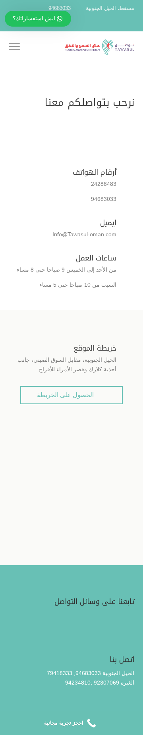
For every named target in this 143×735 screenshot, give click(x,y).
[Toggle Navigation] (14, 48)
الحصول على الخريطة (71, 396)
